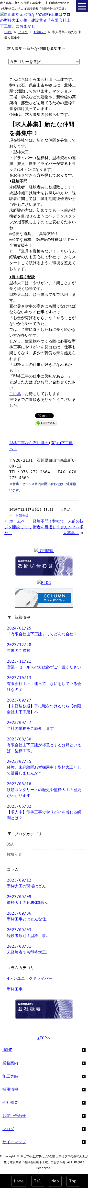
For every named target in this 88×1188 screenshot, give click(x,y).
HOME (8, 32)
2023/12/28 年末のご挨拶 (19, 647)
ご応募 (15, 393)
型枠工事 (14, 989)
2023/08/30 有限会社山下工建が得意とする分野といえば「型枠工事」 (44, 745)
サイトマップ (14, 1142)
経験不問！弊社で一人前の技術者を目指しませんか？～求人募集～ (58, 527)
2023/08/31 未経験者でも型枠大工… (27, 949)
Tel (37, 1181)
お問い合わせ (14, 1115)
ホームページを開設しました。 (18, 527)
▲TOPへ (44, 1038)
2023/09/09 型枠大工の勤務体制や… (27, 899)
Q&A (10, 844)
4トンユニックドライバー (29, 978)
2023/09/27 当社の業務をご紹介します (30, 725)
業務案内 (10, 1063)
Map (55, 1181)
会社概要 (10, 1102)
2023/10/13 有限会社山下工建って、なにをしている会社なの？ (44, 683)
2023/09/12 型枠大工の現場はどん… (27, 883)
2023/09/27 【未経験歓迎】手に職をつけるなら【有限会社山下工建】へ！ (44, 706)
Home (19, 1181)
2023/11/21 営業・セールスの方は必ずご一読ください (44, 664)
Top (73, 1181)
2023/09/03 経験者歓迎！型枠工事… (27, 932)
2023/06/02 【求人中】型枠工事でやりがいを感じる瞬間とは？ (44, 812)
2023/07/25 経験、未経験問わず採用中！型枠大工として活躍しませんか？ (44, 767)
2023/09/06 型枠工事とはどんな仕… (27, 916)
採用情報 (10, 1089)
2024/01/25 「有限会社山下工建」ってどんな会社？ (42, 631)
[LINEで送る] (45, 422)
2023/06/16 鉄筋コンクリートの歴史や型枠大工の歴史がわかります (44, 790)
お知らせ (39, 32)
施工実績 (10, 1076)
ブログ (23, 32)
